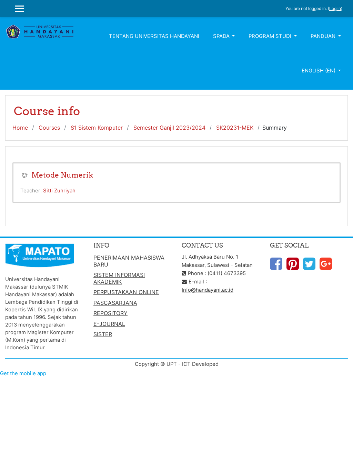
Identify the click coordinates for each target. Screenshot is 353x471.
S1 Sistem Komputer (97, 127)
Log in (335, 8)
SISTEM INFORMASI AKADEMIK (119, 278)
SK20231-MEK (234, 127)
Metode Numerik (62, 175)
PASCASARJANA (115, 302)
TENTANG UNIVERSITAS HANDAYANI (154, 36)
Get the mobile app (23, 373)
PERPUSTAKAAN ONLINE (126, 292)
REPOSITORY (110, 313)
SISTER (102, 334)
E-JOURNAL (109, 323)
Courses (49, 127)
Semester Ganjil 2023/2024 (169, 127)
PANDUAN (324, 36)
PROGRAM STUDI (271, 36)
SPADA (222, 36)
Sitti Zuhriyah (59, 191)
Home (20, 127)
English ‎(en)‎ (319, 71)
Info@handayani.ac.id (207, 290)
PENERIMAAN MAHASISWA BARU (128, 261)
